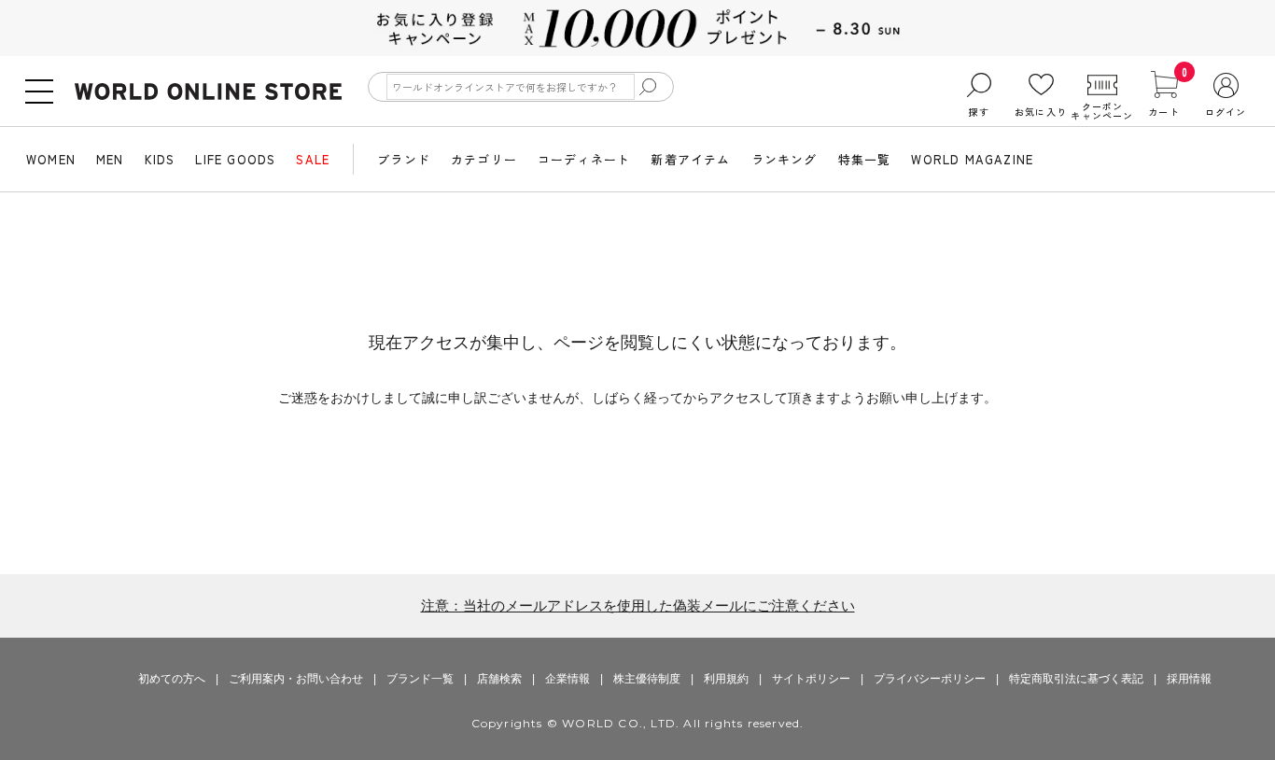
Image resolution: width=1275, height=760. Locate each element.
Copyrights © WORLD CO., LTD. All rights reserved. (638, 723)
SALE (312, 159)
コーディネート (584, 159)
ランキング (784, 159)
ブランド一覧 (420, 678)
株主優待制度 (646, 678)
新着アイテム (690, 159)
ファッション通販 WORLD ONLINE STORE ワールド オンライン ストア (208, 91)
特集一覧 (864, 159)
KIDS (160, 159)
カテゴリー (484, 159)
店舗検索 (499, 678)
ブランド (403, 159)
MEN (110, 159)
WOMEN (51, 159)
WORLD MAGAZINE (972, 159)
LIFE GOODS (235, 159)
